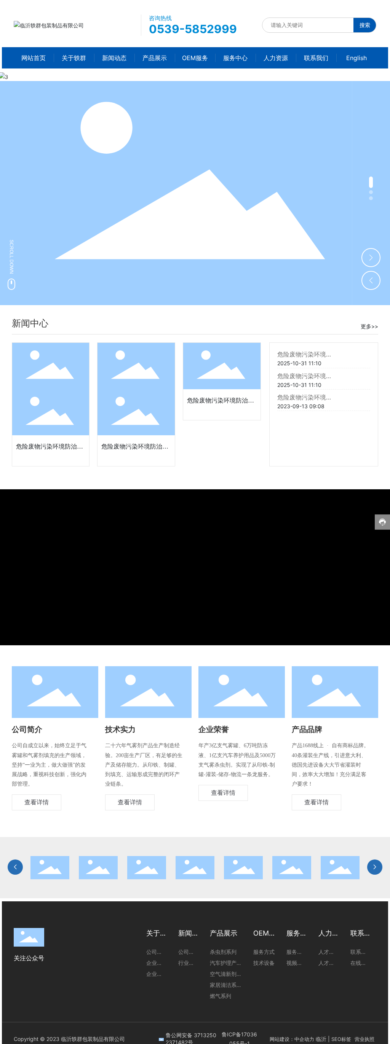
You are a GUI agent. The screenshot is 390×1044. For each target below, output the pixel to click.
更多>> (369, 326)
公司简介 (27, 729)
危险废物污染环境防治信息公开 (320, 354)
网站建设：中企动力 (292, 1039)
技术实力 (120, 729)
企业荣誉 (213, 729)
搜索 (365, 25)
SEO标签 (341, 1039)
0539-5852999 (193, 29)
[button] (371, 182)
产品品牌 (307, 729)
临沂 (321, 1039)
